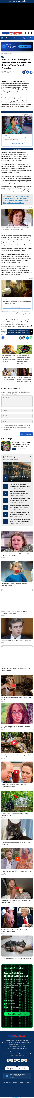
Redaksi (3, 71)
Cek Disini (12, 1077)
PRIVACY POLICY (25, 1054)
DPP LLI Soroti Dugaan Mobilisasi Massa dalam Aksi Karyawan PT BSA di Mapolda (19, 492)
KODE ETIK (14, 1052)
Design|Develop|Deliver (17, 1014)
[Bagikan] (31, 72)
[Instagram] (15, 1061)
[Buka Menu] (28, 33)
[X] (12, 1061)
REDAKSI (7, 1052)
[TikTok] (22, 1061)
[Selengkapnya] (30, 457)
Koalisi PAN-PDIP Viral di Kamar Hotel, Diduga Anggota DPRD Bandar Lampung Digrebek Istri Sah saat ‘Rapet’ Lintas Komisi (20, 520)
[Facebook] (20, 338)
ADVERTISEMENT (15, 1056)
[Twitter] (23, 338)
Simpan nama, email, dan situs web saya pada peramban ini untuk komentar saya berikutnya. (17, 427)
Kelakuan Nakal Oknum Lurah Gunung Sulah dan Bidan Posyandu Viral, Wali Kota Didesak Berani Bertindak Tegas (20, 499)
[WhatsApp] (31, 338)
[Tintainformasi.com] (11, 33)
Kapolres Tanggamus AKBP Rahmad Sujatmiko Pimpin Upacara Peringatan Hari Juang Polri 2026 (21, 445)
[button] (25, 33)
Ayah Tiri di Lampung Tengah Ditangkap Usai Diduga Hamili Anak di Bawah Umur (20, 513)
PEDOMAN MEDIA (23, 1052)
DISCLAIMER (7, 1054)
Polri (3, 56)
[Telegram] (27, 338)
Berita (13, 449)
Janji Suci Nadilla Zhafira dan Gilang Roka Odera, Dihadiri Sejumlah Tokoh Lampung (19, 506)
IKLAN (22, 1056)
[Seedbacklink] (25, 1060)
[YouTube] (19, 1061)
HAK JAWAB (15, 1054)
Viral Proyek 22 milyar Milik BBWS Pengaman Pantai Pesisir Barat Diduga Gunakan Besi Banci (20, 485)
